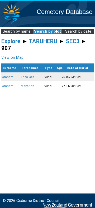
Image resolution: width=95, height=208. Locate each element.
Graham (7, 77)
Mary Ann (27, 86)
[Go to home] (12, 23)
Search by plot (47, 31)
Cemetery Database (64, 11)
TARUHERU (43, 41)
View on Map (12, 57)
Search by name (17, 31)
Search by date (78, 31)
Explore (11, 41)
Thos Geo (27, 77)
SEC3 (72, 41)
